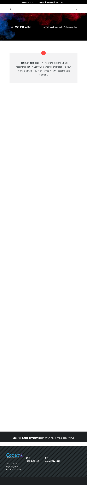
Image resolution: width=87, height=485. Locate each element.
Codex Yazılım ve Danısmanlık (51, 27)
